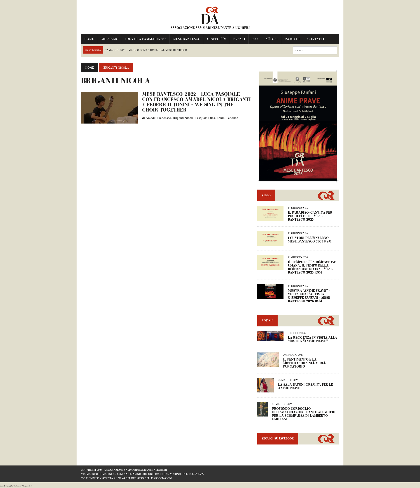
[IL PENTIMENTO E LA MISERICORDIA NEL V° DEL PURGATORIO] (268, 364)
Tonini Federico (227, 117)
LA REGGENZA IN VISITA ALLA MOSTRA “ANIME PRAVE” (312, 339)
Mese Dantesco (186, 39)
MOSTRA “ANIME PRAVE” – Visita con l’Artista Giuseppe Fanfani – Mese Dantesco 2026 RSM (309, 296)
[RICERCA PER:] (315, 50)
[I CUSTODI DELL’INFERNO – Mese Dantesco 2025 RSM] (270, 243)
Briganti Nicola (183, 117)
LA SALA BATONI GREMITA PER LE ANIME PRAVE (305, 386)
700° (255, 39)
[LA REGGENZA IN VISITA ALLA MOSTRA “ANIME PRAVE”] (270, 338)
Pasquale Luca (205, 117)
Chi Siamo (109, 39)
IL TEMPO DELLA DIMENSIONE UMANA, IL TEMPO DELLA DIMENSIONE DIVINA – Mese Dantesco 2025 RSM (312, 267)
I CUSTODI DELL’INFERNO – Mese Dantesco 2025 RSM (309, 240)
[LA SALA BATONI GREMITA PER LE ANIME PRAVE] (265, 389)
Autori (271, 39)
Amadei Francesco (158, 117)
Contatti (315, 39)
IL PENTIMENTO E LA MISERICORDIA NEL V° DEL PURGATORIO (304, 363)
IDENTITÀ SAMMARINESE (145, 39)
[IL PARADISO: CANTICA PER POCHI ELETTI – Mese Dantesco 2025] (270, 217)
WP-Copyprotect (26, 486)
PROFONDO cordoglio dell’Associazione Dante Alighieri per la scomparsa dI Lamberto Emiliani (304, 414)
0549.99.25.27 (196, 474)
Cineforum (216, 39)
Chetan (16, 486)
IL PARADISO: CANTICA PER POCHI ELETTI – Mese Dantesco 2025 (310, 216)
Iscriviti (293, 39)
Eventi (239, 39)
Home (89, 39)
